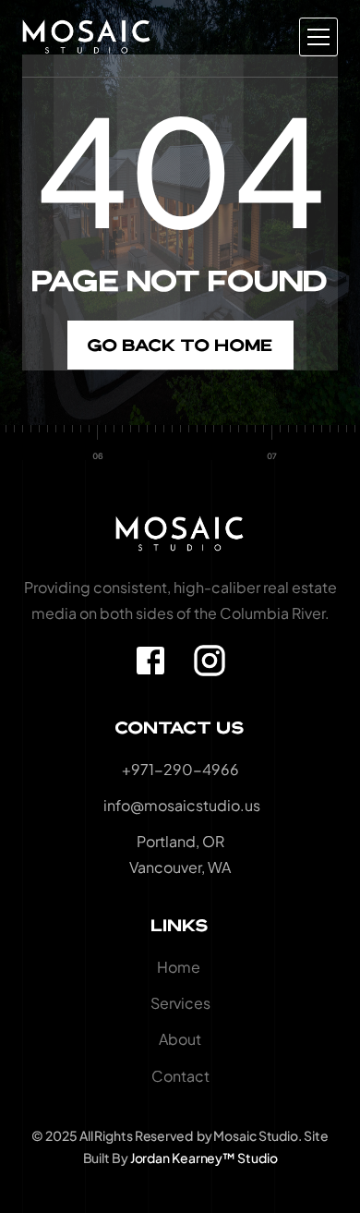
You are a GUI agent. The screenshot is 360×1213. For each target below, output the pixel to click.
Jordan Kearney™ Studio (204, 1157)
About (180, 1039)
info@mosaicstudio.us (180, 805)
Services (180, 1003)
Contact (180, 1076)
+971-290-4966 (180, 769)
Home (180, 966)
